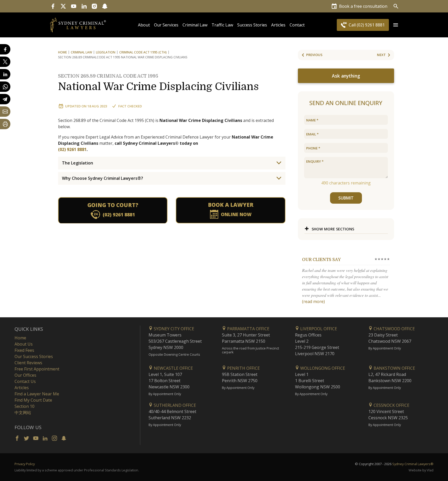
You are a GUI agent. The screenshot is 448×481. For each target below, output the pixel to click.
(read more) (313, 301)
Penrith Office (243, 368)
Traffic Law (222, 25)
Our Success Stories (34, 356)
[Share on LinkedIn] (5, 74)
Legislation (105, 52)
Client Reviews (28, 363)
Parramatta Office (247, 329)
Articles (278, 25)
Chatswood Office (394, 329)
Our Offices (25, 375)
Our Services (166, 25)
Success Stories (252, 25)
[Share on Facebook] (5, 49)
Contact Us (25, 381)
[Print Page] (5, 124)
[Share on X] (5, 62)
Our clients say (321, 259)
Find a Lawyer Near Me (37, 394)
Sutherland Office (174, 405)
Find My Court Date (33, 400)
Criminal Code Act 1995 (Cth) (143, 52)
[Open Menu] (395, 24)
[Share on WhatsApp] (5, 86)
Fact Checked (130, 106)
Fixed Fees (24, 350)
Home (62, 52)
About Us (24, 344)
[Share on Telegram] (5, 99)
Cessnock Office (391, 405)
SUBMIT (346, 198)
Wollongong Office (322, 368)
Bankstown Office (394, 368)
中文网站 (23, 412)
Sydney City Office (173, 329)
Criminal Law (195, 25)
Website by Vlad (421, 470)
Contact (297, 25)
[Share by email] (5, 111)
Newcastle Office (173, 368)
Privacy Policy (25, 464)
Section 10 (24, 406)
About (144, 25)
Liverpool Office (318, 329)
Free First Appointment (37, 369)
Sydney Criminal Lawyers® (412, 464)
